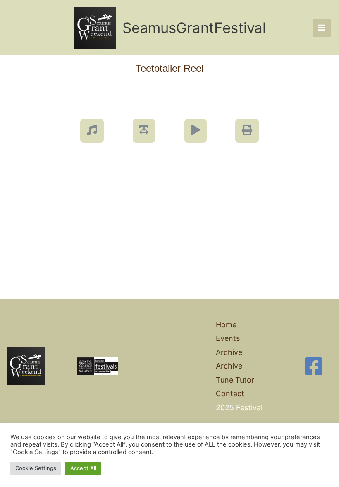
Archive (229, 366)
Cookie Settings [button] (35, 468)
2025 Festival (239, 407)
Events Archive (229, 345)
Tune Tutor (235, 380)
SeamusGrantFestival (194, 27)
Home (226, 324)
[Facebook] (313, 366)
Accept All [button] (83, 468)
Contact (230, 393)
